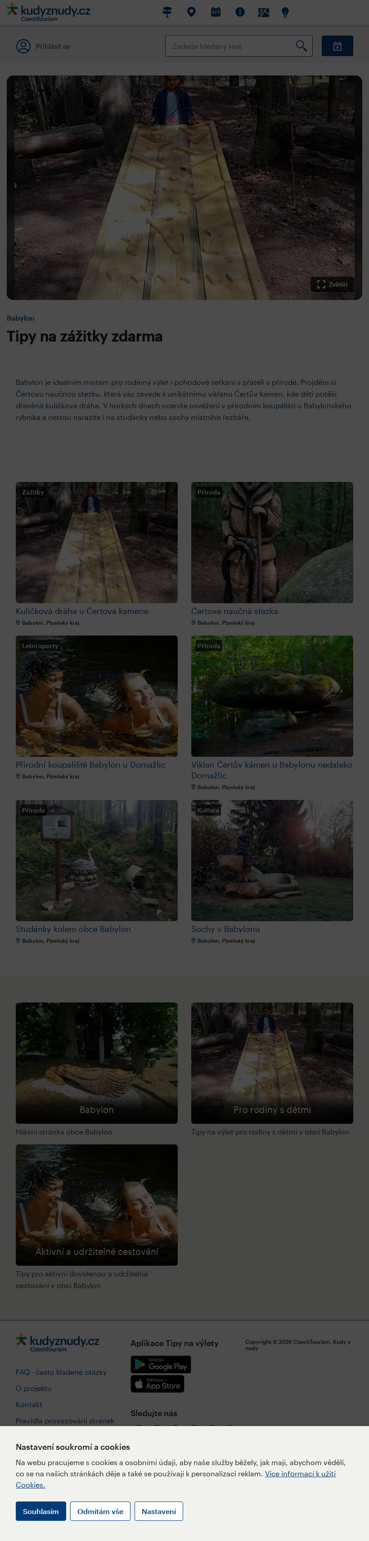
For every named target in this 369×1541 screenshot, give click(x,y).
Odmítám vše (100, 1511)
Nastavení (159, 1511)
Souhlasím (41, 1511)
